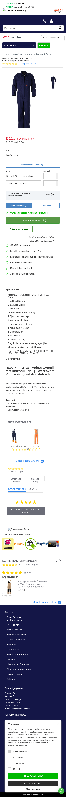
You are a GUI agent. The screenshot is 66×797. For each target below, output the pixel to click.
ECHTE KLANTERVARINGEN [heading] (19, 560)
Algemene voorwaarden (19, 669)
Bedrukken (46, 205)
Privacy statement (16, 674)
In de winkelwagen (34, 220)
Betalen (11, 659)
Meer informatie (33, 789)
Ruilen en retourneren (18, 654)
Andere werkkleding (51, 38)
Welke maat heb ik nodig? (32, 164)
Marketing (17, 769)
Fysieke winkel (14, 625)
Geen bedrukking (18, 205)
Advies (42, 45)
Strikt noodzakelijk (21, 751)
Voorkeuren (18, 758)
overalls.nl (12, 36)
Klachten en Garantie (18, 664)
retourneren (15, 3)
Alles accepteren (33, 776)
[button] (56, 560)
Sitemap (11, 679)
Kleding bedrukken (16, 635)
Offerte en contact (16, 639)
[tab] (16, 478)
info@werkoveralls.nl (21, 709)
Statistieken (18, 763)
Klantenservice (14, 630)
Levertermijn (13, 649)
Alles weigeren (33, 783)
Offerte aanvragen (19, 229)
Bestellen (12, 644)
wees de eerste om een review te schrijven (26, 511)
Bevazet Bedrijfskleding (17, 20)
